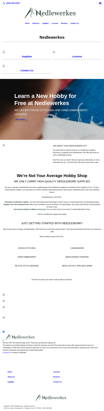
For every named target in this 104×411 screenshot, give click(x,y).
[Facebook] (100, 3)
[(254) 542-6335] (11, 3)
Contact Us (74, 23)
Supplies (45, 23)
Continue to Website (18, 353)
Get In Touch (20, 119)
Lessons (55, 23)
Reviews (64, 23)
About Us (36, 23)
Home (27, 23)
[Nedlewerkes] (52, 398)
